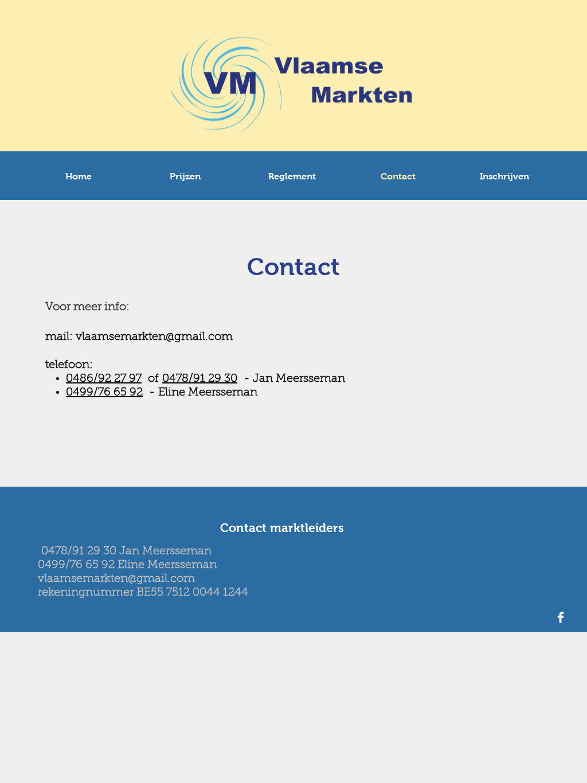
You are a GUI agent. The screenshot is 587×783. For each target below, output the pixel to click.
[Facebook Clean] (560, 617)
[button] (185, 176)
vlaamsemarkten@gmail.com (154, 337)
